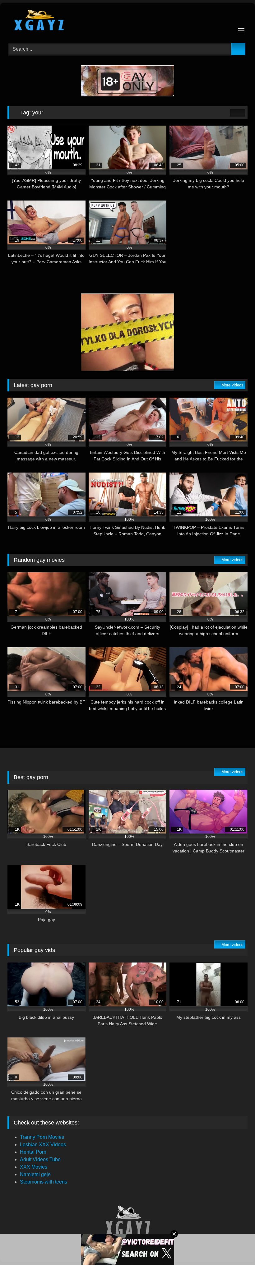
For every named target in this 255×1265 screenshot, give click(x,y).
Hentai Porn (33, 1152)
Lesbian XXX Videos (43, 1144)
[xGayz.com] (127, 21)
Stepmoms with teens (43, 1181)
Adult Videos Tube (40, 1159)
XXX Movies (33, 1167)
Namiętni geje (35, 1174)
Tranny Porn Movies (42, 1137)
